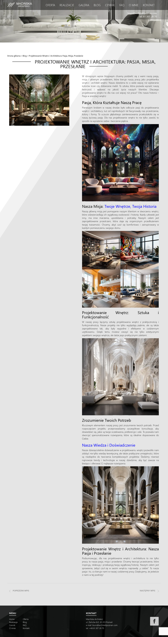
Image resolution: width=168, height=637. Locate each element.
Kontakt (149, 5)
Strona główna (13, 55)
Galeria (84, 5)
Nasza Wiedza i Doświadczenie (108, 445)
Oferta (50, 5)
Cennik (110, 5)
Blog (97, 5)
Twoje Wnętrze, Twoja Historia (130, 206)
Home (12, 619)
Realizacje (67, 5)
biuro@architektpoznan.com (142, 13)
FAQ (121, 5)
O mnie (133, 5)
